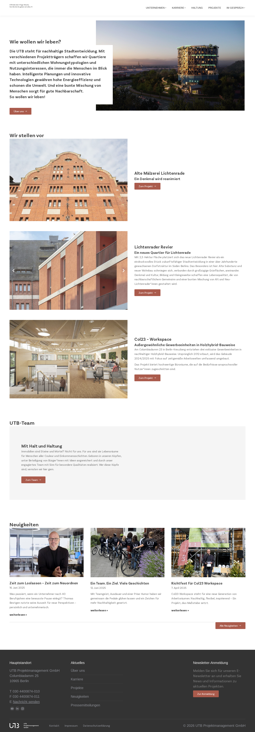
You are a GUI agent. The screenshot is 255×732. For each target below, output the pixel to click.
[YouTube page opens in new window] (12, 708)
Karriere (77, 679)
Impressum (71, 725)
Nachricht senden (26, 702)
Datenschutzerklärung (96, 725)
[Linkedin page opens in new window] (17, 708)
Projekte (77, 688)
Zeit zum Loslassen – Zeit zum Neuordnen (44, 583)
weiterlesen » (18, 614)
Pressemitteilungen (85, 705)
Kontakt (54, 725)
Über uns (78, 670)
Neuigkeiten (80, 696)
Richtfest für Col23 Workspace (197, 583)
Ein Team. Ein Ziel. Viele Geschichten (120, 583)
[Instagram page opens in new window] (22, 708)
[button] (13, 180)
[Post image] (47, 552)
